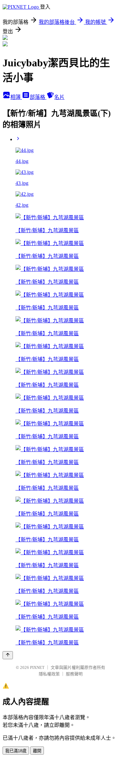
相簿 (16, 97)
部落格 (38, 97)
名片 (59, 97)
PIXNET (37, 667)
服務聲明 (74, 673)
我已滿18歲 (15, 750)
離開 (37, 750)
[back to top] (8, 655)
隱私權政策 (49, 673)
